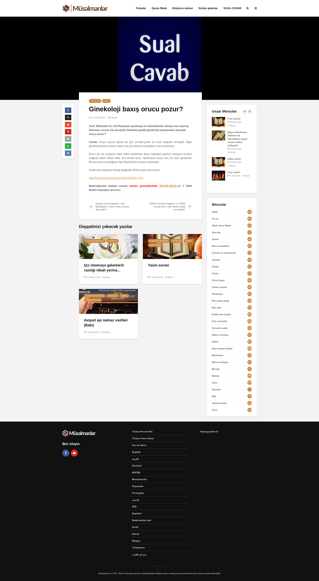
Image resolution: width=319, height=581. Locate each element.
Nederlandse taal (141, 520)
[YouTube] (74, 453)
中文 (134, 506)
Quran (188, 241)
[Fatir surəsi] (218, 121)
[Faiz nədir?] (218, 175)
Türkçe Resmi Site (142, 431)
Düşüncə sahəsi (182, 8)
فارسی (135, 499)
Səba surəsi (234, 158)
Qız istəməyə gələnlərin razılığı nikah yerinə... (104, 267)
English (136, 452)
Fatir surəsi (234, 118)
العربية (135, 459)
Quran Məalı (159, 8)
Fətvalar (141, 8)
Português (138, 493)
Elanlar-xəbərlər (95, 241)
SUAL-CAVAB (232, 8)
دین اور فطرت (139, 554)
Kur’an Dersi (139, 445)
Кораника (137, 486)
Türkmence (138, 547)
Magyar (136, 540)
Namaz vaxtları (93, 300)
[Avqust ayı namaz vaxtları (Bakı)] (108, 301)
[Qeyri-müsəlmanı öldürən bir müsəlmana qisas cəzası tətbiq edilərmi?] (218, 135)
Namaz (124, 296)
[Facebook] (65, 453)
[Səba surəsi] (218, 162)
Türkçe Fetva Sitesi (143, 438)
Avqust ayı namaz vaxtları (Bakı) (106, 322)
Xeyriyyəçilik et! (209, 431)
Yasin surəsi (158, 265)
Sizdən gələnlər (208, 8)
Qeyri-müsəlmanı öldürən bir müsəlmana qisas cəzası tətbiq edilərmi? (237, 139)
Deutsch (137, 465)
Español (136, 513)
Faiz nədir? (234, 172)
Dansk (135, 534)
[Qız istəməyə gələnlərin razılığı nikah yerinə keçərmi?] (108, 246)
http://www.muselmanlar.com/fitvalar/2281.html (116, 178)
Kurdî (135, 527)
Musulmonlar (139, 479)
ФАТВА (136, 472)
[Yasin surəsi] (172, 246)
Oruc (106, 101)
